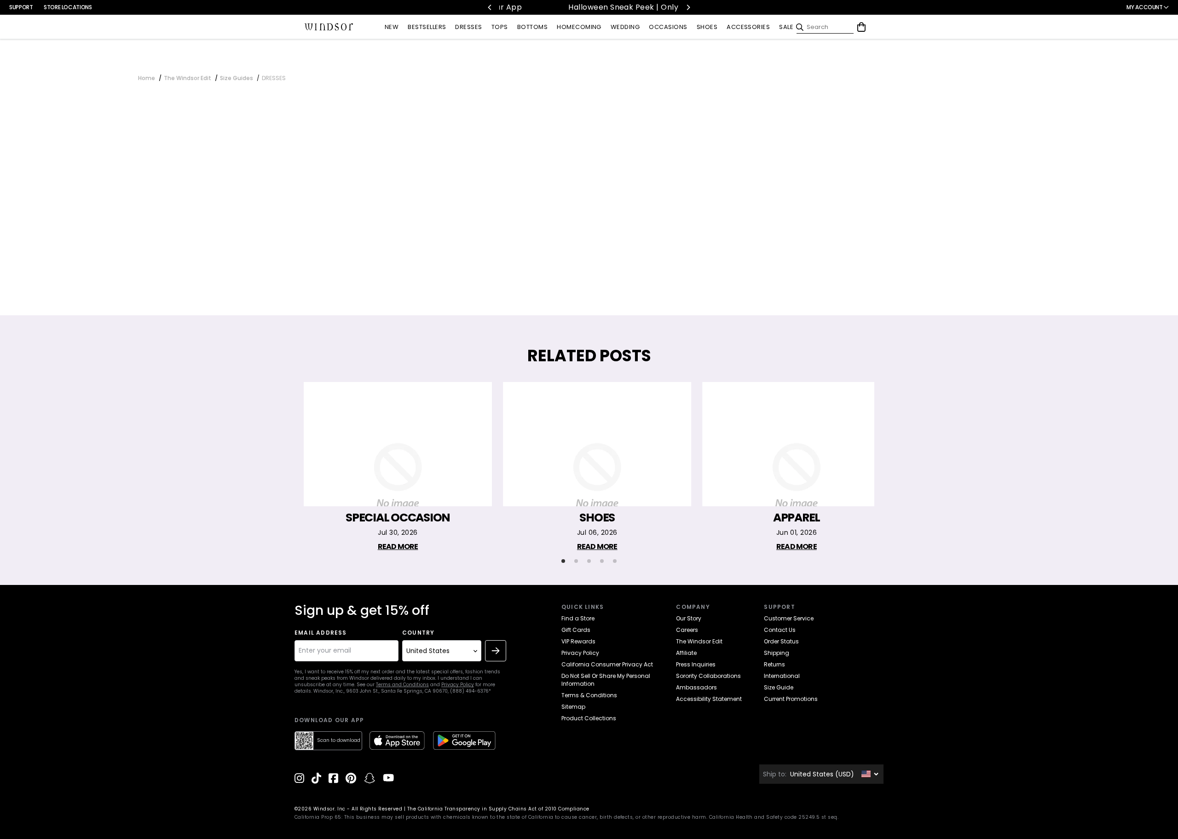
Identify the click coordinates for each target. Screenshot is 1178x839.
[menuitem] (391, 27)
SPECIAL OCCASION (398, 518)
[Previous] (490, 7)
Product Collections (588, 718)
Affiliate (686, 653)
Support (21, 7)
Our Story (688, 618)
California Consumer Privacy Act (607, 664)
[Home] (329, 27)
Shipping (776, 653)
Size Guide (778, 687)
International (782, 676)
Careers (687, 630)
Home (146, 78)
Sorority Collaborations (708, 676)
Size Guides (236, 78)
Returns (774, 664)
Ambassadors (696, 687)
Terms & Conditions (589, 695)
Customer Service (789, 618)
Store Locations (68, 7)
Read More (398, 546)
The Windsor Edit (187, 78)
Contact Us (780, 630)
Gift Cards (575, 630)
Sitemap (573, 707)
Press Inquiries (696, 664)
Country (418, 632)
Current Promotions (791, 699)
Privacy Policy (457, 684)
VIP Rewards (578, 641)
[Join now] (495, 650)
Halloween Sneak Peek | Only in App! (594, 7)
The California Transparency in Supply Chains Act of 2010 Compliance (498, 808)
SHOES (597, 518)
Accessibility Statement (709, 699)
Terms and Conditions (402, 684)
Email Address (320, 632)
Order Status (781, 641)
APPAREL (796, 518)
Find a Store (578, 618)
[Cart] (861, 27)
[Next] (688, 7)
